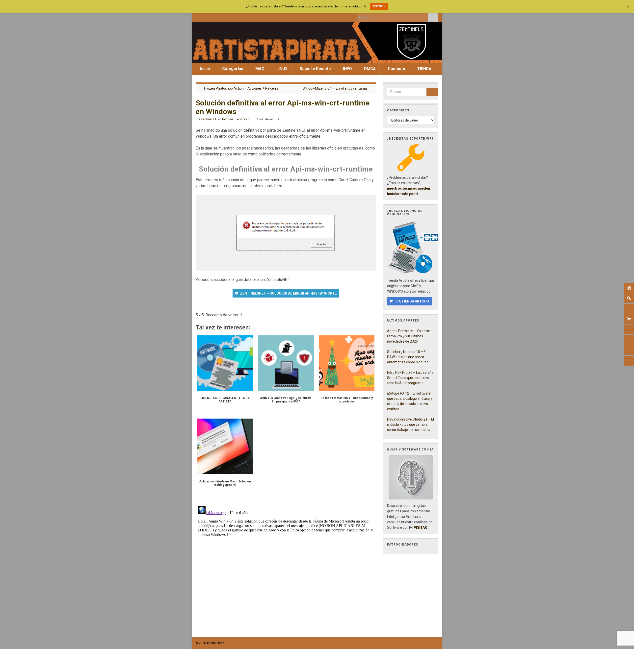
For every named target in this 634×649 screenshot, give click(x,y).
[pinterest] (239, 16)
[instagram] (214, 16)
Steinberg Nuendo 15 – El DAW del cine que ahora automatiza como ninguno (407, 357)
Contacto (396, 68)
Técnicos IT (243, 119)
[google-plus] (230, 16)
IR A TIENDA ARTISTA (412, 301)
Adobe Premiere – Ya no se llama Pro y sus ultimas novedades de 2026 (408, 336)
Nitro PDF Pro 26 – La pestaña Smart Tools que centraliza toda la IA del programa (410, 378)
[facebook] (198, 16)
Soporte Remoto (315, 68)
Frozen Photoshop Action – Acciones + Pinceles (241, 88)
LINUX (281, 68)
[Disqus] (286, 566)
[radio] (198, 307)
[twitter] (206, 16)
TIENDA (423, 68)
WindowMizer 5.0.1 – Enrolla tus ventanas (335, 88)
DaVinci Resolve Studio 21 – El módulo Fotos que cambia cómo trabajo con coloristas (410, 424)
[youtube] (222, 16)
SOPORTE (379, 6)
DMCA (369, 68)
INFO (347, 68)
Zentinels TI (209, 119)
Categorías (232, 68)
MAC (259, 68)
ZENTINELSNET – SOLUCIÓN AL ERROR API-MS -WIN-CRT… (288, 293)
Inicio (204, 68)
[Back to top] (623, 619)
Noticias (228, 119)
